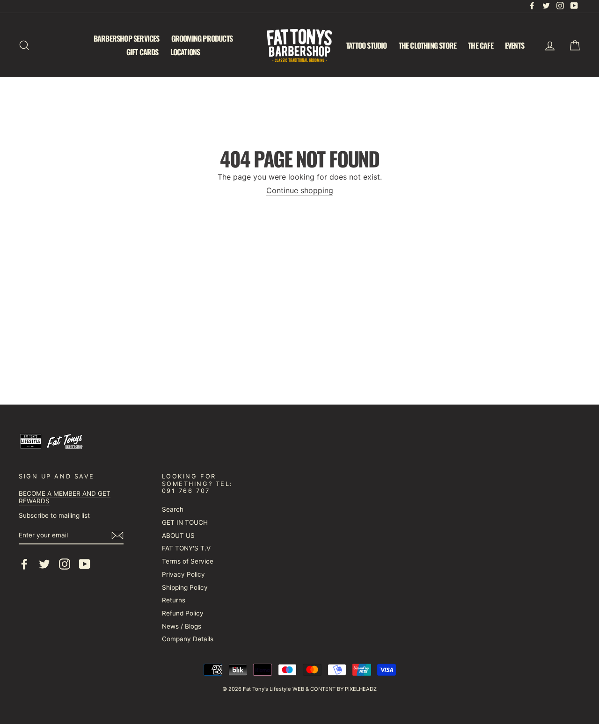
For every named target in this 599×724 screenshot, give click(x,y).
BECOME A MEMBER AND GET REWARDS (64, 497)
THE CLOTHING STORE (428, 45)
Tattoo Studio (366, 45)
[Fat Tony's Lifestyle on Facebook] (24, 564)
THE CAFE (480, 45)
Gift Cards (142, 52)
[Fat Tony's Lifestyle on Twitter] (44, 564)
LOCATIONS (185, 52)
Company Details (187, 639)
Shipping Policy (185, 587)
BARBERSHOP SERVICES (127, 38)
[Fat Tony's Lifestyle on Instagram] (64, 564)
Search (172, 509)
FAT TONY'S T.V (186, 548)
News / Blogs (181, 626)
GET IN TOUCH (185, 522)
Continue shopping (299, 190)
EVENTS (514, 45)
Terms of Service (187, 561)
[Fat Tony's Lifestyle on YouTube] (84, 564)
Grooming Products (202, 38)
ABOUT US (178, 535)
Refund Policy (183, 613)
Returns (173, 600)
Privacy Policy (183, 574)
